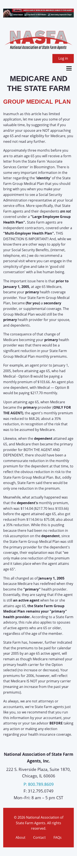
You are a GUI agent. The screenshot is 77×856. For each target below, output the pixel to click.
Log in (63, 58)
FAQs (57, 837)
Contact (39, 837)
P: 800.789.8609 (39, 784)
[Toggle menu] (69, 68)
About (20, 837)
